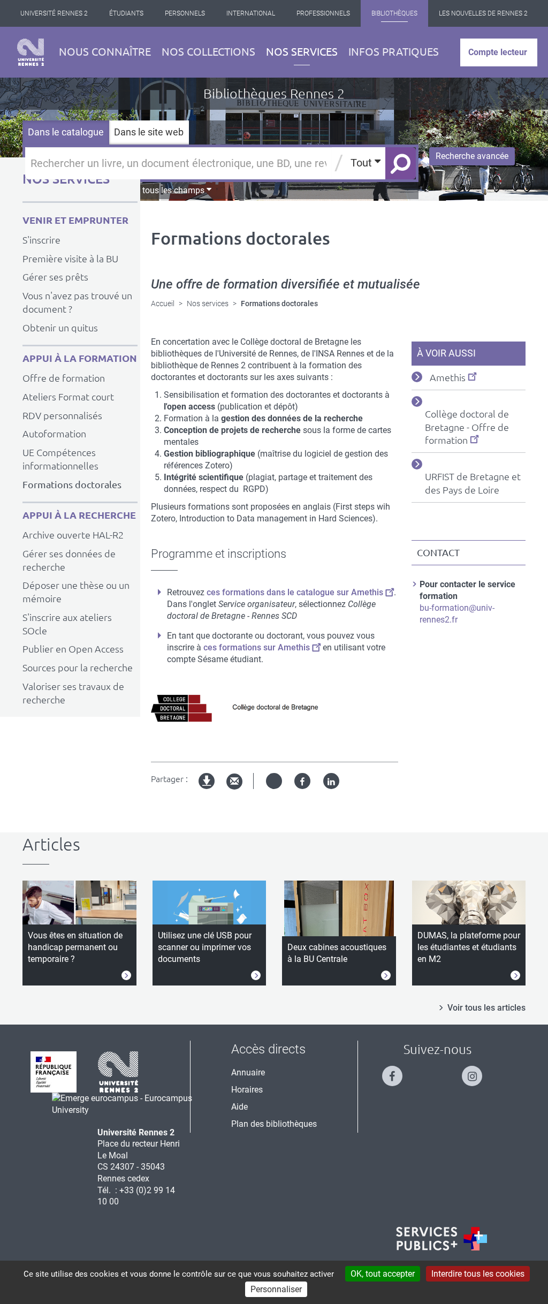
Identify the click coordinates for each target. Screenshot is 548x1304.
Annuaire (248, 1072)
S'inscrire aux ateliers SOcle (67, 624)
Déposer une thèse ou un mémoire (76, 592)
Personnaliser (276, 1289)
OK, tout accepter (383, 1274)
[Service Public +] (441, 1238)
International (250, 13)
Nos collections (208, 52)
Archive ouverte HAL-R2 (73, 534)
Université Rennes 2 (54, 13)
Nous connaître (105, 52)
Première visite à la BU (70, 258)
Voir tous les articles (486, 1008)
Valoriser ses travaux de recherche (73, 693)
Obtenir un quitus (60, 327)
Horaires (247, 1090)
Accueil (162, 303)
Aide (239, 1107)
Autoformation (54, 433)
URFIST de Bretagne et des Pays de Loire (473, 483)
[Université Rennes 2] (118, 1071)
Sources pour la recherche (77, 667)
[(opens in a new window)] (127, 1103)
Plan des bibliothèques (274, 1124)
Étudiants (126, 13)
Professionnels (323, 13)
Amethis (448, 377)
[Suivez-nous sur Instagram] (477, 1071)
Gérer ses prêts (55, 276)
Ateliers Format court (68, 396)
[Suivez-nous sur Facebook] (397, 1071)
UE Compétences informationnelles (60, 459)
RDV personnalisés (62, 415)
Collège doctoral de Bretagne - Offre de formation (467, 427)
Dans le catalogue (66, 132)
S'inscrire (41, 239)
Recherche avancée (472, 156)
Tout (363, 162)
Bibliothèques (394, 13)
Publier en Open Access (73, 648)
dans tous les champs (164, 190)
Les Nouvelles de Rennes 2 (483, 13)
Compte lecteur (497, 52)
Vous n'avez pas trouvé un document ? (77, 302)
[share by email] (234, 782)
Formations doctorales (71, 484)
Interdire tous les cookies (477, 1274)
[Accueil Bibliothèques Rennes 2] (30, 52)
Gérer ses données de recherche (69, 560)
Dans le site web (149, 132)
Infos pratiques (393, 52)
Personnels (185, 13)
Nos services (302, 52)
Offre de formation (63, 378)
